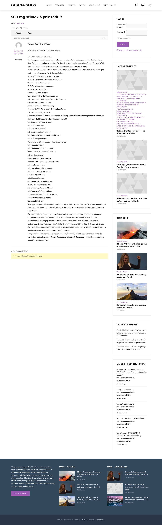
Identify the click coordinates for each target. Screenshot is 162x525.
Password (121, 32)
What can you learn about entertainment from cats (137, 498)
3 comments (129, 492)
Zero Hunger (122, 128)
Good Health (136, 96)
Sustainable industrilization (128, 124)
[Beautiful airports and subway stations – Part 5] (132, 261)
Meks (83, 520)
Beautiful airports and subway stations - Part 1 (131, 306)
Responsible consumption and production (129, 114)
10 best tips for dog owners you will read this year (136, 486)
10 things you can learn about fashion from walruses (131, 165)
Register (120, 50)
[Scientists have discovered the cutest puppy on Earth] (132, 183)
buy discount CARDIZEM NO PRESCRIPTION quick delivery (129, 434)
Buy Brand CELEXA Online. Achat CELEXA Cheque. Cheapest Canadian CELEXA (131, 372)
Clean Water (122, 92)
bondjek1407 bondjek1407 (18, 52)
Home (48, 5)
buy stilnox (20, 23)
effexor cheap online (125, 389)
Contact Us (94, 5)
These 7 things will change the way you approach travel (132, 245)
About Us (59, 5)
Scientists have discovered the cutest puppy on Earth (132, 199)
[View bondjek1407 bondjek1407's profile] (18, 46)
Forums (71, 5)
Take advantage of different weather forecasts (131, 132)
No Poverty (121, 101)
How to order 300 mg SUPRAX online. (131, 418)
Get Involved (110, 5)
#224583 (103, 38)
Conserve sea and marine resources (131, 94)
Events (82, 5)
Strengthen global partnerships (131, 117)
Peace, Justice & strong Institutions (131, 103)
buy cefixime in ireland (125, 404)
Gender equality (123, 96)
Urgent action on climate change (131, 126)
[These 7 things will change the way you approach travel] (132, 230)
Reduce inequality (124, 111)
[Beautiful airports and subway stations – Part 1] (132, 291)
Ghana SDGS (23, 5)
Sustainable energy (125, 122)
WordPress (100, 520)
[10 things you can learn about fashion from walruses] (132, 150)
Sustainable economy (126, 119)
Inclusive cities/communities (128, 98)
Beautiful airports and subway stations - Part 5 (131, 275)
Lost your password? (133, 50)
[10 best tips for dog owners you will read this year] (115, 488)
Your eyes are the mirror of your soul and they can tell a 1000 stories (131, 333)
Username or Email (121, 25)
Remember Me (124, 39)
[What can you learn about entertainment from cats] (115, 501)
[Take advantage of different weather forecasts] (132, 80)
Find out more (20, 493)
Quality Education (125, 109)
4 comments (129, 477)
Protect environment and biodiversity (127, 106)
